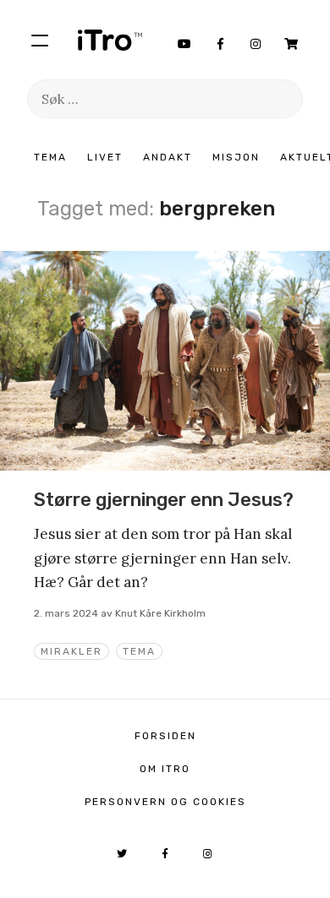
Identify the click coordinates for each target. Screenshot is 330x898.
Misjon (236, 157)
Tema (50, 157)
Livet (105, 157)
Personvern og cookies (165, 802)
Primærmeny (40, 40)
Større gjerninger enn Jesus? (164, 499)
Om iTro (165, 769)
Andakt (167, 157)
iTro (110, 39)
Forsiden (165, 736)
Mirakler (71, 651)
